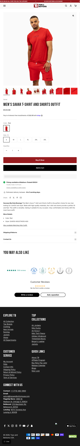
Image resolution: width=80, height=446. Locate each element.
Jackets (6, 335)
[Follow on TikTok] (27, 425)
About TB (35, 357)
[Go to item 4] (29, 91)
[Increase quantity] (18, 150)
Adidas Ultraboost (39, 336)
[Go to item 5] (36, 91)
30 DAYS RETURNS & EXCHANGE (51, 1)
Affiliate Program (38, 360)
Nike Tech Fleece (38, 333)
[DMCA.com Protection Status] (73, 436)
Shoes (5, 337)
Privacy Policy (8, 375)
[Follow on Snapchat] (31, 425)
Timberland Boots (39, 339)
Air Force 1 (36, 331)
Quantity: (6, 146)
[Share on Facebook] (10, 197)
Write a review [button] (27, 295)
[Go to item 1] (6, 91)
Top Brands (7, 324)
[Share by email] (20, 197)
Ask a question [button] (53, 295)
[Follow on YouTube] (24, 425)
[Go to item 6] (44, 91)
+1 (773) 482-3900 (18, 391)
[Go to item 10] (74, 91)
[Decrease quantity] (6, 150)
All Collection (8, 321)
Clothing (6, 327)
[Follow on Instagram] (12, 425)
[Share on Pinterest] (17, 197)
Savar (5, 99)
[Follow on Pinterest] (20, 425)
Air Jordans (36, 325)
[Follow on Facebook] (4, 425)
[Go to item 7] (51, 91)
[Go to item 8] (59, 91)
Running (6, 332)
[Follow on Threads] (16, 425)
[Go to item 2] (14, 91)
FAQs (5, 364)
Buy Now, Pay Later (39, 363)
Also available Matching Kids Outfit (15, 225)
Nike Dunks (36, 328)
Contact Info (8, 367)
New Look (36, 371)
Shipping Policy (9, 369)
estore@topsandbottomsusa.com (16, 396)
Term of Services (10, 378)
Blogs (34, 368)
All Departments (9, 340)
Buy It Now (40, 160)
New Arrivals (8, 329)
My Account (8, 361)
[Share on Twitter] (13, 197)
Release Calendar (38, 365)
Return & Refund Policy (12, 372)
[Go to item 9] (66, 91)
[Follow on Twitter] (8, 425)
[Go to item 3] (21, 91)
